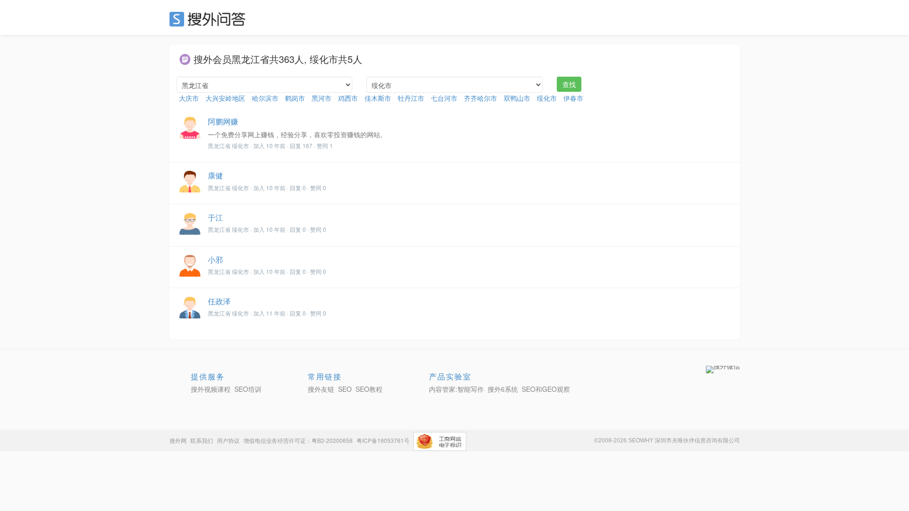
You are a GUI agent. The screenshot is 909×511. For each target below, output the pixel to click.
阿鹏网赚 (223, 121)
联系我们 (201, 440)
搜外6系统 (503, 389)
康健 (215, 175)
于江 (215, 217)
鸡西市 (348, 98)
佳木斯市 (378, 98)
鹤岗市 (295, 98)
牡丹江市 (411, 98)
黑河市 (321, 98)
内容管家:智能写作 (456, 389)
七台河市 (444, 98)
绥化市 (547, 98)
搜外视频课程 (211, 389)
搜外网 (178, 440)
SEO (209, 18)
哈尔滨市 (265, 98)
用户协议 (228, 440)
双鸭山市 (517, 98)
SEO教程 (369, 389)
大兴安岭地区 (225, 98)
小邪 (215, 259)
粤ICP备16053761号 (383, 440)
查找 (569, 84)
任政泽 (219, 301)
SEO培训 (247, 389)
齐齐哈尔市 (480, 98)
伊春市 (573, 98)
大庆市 (189, 98)
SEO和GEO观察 (546, 389)
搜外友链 (321, 389)
